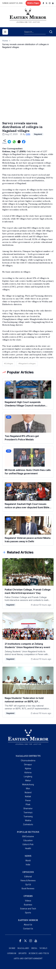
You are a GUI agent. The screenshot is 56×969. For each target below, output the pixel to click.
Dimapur (28, 764)
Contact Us (28, 928)
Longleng (28, 776)
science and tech (39, 953)
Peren (28, 800)
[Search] (51, 32)
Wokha (28, 820)
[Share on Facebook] (23, 141)
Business (28, 905)
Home (5, 40)
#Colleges (8, 363)
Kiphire (28, 768)
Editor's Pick (28, 844)
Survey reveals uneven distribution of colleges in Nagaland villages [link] (25, 45)
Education (28, 840)
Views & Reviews (28, 880)
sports (22, 953)
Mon (28, 788)
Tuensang (28, 816)
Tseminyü (28, 812)
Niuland (28, 792)
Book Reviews (28, 888)
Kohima (28, 772)
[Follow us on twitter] (46, 3)
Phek (28, 804)
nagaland (23, 948)
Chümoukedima (28, 760)
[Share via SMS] (19, 141)
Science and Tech (28, 909)
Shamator (28, 808)
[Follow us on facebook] (43, 3)
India (28, 864)
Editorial (28, 876)
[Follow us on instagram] (50, 3)
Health (28, 848)
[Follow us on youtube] (53, 3)
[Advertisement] (28, 88)
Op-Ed (28, 884)
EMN (28, 134)
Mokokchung (28, 784)
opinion (11, 953)
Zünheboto (28, 824)
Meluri (28, 780)
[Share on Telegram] (9, 141)
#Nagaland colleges (27, 363)
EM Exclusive (28, 836)
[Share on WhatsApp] (14, 142)
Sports (28, 912)
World (28, 860)
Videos (28, 901)
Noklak (28, 796)
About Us (28, 924)
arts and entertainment (28, 958)
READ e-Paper (33, 3)
